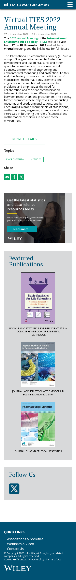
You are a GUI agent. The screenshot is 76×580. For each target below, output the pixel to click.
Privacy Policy (36, 559)
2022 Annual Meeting (24, 38)
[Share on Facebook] (14, 177)
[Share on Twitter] (21, 177)
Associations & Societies (25, 539)
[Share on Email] (7, 177)
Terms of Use (53, 559)
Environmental (15, 159)
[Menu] (70, 4)
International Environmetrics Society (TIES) (35, 40)
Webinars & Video (20, 544)
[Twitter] (14, 489)
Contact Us (15, 548)
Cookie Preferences (15, 559)
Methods (35, 159)
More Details (24, 139)
